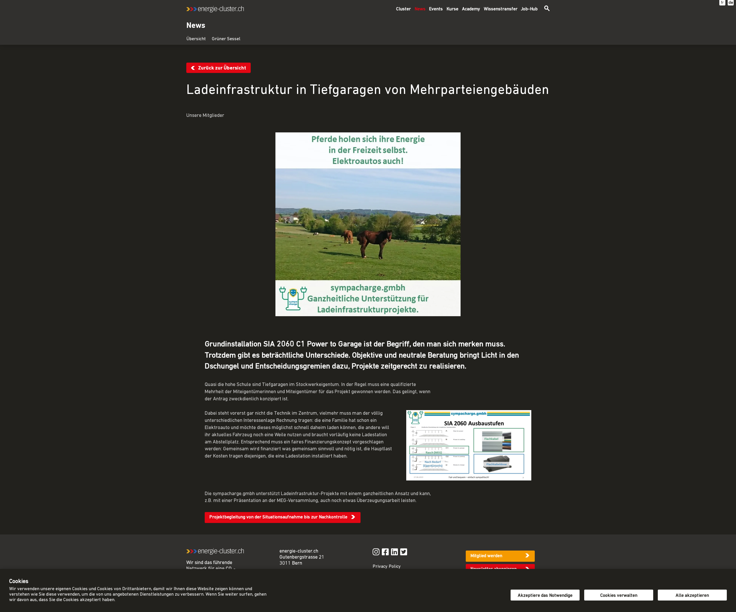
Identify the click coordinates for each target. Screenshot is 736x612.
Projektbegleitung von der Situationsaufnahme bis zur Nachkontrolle (278, 517)
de (731, 3)
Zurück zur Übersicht (222, 68)
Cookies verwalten (618, 595)
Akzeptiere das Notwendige (545, 595)
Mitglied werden (486, 556)
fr (722, 3)
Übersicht (196, 39)
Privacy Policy (387, 566)
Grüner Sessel (226, 39)
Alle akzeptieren (692, 595)
